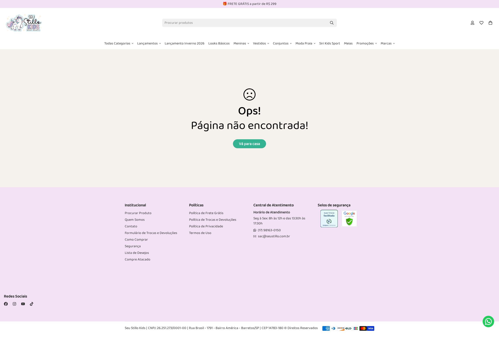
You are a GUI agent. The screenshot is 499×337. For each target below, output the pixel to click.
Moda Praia (304, 43)
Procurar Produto (138, 213)
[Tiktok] (32, 304)
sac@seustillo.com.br (274, 236)
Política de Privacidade (206, 226)
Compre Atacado (137, 259)
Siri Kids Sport (329, 43)
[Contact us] (488, 321)
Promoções (365, 43)
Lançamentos (147, 43)
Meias (348, 43)
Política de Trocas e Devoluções (212, 219)
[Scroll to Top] (491, 305)
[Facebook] (6, 304)
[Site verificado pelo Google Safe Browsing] (349, 218)
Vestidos (259, 43)
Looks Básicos (219, 43)
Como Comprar (136, 239)
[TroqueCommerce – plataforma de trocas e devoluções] (329, 218)
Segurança (133, 246)
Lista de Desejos (137, 253)
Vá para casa (249, 144)
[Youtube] (23, 304)
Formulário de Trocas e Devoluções (151, 233)
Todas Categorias (117, 43)
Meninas (240, 43)
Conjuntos (280, 43)
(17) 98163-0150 (269, 230)
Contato (131, 226)
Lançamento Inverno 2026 (184, 43)
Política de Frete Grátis (206, 213)
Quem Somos (135, 219)
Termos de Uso (200, 233)
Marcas (386, 43)
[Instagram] (14, 304)
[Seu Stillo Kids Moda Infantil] (24, 23)
